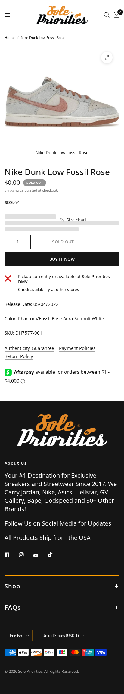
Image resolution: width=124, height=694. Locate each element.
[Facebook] (11, 554)
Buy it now (62, 259)
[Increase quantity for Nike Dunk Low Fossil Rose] (25, 242)
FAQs (13, 607)
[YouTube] (40, 555)
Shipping (12, 190)
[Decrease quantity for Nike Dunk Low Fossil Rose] (9, 242)
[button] (72, 220)
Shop (12, 586)
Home (10, 37)
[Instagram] (25, 554)
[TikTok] (54, 554)
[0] (115, 15)
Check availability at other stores (48, 289)
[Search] (107, 15)
